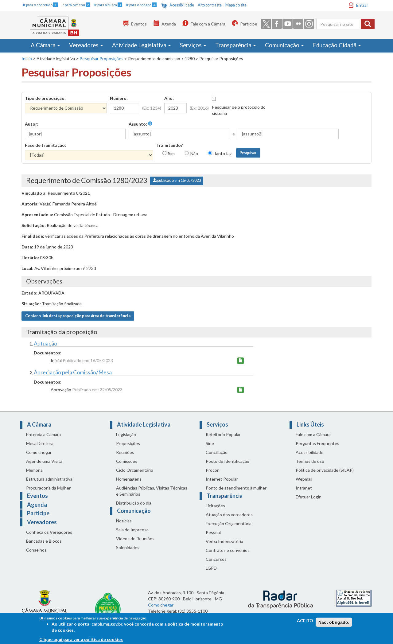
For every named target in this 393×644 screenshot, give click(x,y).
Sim (171, 153)
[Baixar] (240, 360)
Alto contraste (210, 5)
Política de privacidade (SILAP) (325, 470)
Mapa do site (236, 5)
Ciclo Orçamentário (134, 470)
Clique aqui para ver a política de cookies (81, 639)
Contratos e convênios (228, 550)
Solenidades (127, 547)
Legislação (126, 434)
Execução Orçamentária (228, 523)
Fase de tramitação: (45, 145)
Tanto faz (223, 153)
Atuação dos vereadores (229, 514)
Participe (248, 23)
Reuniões (125, 452)
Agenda (168, 23)
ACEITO (305, 620)
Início (26, 58)
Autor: (31, 124)
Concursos (216, 559)
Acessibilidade (182, 5)
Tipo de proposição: (45, 98)
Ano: (169, 98)
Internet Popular (222, 479)
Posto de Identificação (227, 461)
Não (194, 153)
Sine (210, 443)
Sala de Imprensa (132, 529)
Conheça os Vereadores (49, 532)
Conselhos (36, 549)
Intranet (304, 487)
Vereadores (84, 45)
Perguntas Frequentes (317, 443)
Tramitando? (169, 145)
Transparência (234, 45)
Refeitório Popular (223, 434)
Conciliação (217, 452)
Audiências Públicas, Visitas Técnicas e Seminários (151, 491)
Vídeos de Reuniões (135, 538)
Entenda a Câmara (43, 434)
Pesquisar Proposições (101, 58)
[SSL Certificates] (354, 597)
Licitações (215, 505)
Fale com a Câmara (208, 23)
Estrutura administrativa (49, 479)
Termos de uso (310, 461)
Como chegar (39, 452)
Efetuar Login (308, 496)
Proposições (128, 443)
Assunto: (138, 124)
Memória (34, 470)
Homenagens (129, 479)
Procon (213, 470)
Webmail (304, 479)
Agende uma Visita (44, 461)
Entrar (362, 5)
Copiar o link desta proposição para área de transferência (77, 316)
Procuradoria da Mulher (48, 487)
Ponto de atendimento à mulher (236, 487)
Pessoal (213, 532)
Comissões (126, 461)
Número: (119, 98)
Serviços (191, 45)
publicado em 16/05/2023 (179, 180)
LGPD (211, 568)
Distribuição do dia (133, 502)
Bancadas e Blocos (44, 541)
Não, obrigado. (333, 622)
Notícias (124, 520)
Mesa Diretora (39, 443)
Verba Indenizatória (224, 541)
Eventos (139, 23)
